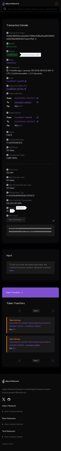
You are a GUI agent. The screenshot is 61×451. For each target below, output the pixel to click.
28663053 (11, 63)
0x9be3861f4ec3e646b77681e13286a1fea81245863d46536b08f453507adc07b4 (30, 323)
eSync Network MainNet (13, 424)
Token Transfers (13, 292)
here (11, 270)
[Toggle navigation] (56, 4)
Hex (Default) (15, 219)
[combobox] (32, 9)
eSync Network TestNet (13, 437)
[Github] (8, 399)
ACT (20, 106)
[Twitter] (3, 399)
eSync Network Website (13, 411)
